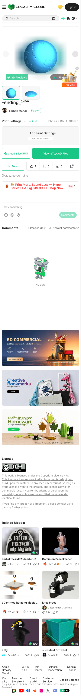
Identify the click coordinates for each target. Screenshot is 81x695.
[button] (75, 18)
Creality (4, 680)
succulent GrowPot (54, 650)
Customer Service (48, 680)
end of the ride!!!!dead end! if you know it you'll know (20, 559)
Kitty (5, 650)
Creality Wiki (33, 680)
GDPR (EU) (25, 668)
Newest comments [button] (64, 227)
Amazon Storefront (18, 680)
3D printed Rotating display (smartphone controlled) (19, 603)
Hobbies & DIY (55, 121)
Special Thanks (71, 668)
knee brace (49, 602)
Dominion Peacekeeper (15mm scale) (57, 559)
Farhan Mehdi (18, 110)
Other (72, 121)
